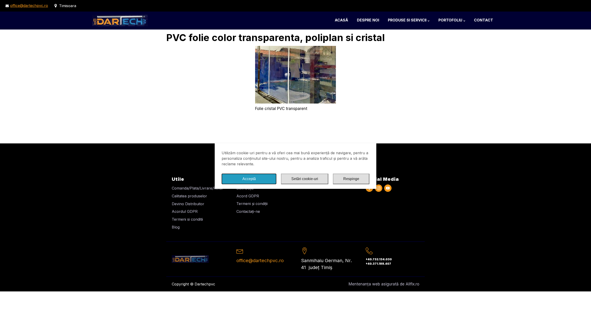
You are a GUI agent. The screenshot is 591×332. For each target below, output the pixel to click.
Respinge (351, 179)
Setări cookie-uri (304, 179)
